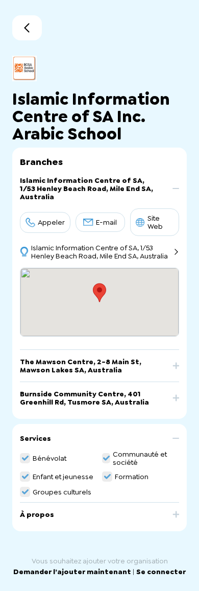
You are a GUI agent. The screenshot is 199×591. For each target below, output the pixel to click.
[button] (99, 192)
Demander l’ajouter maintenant (73, 571)
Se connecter (161, 571)
